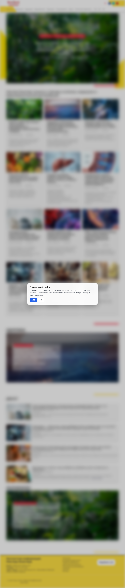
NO (41, 300)
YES (33, 300)
